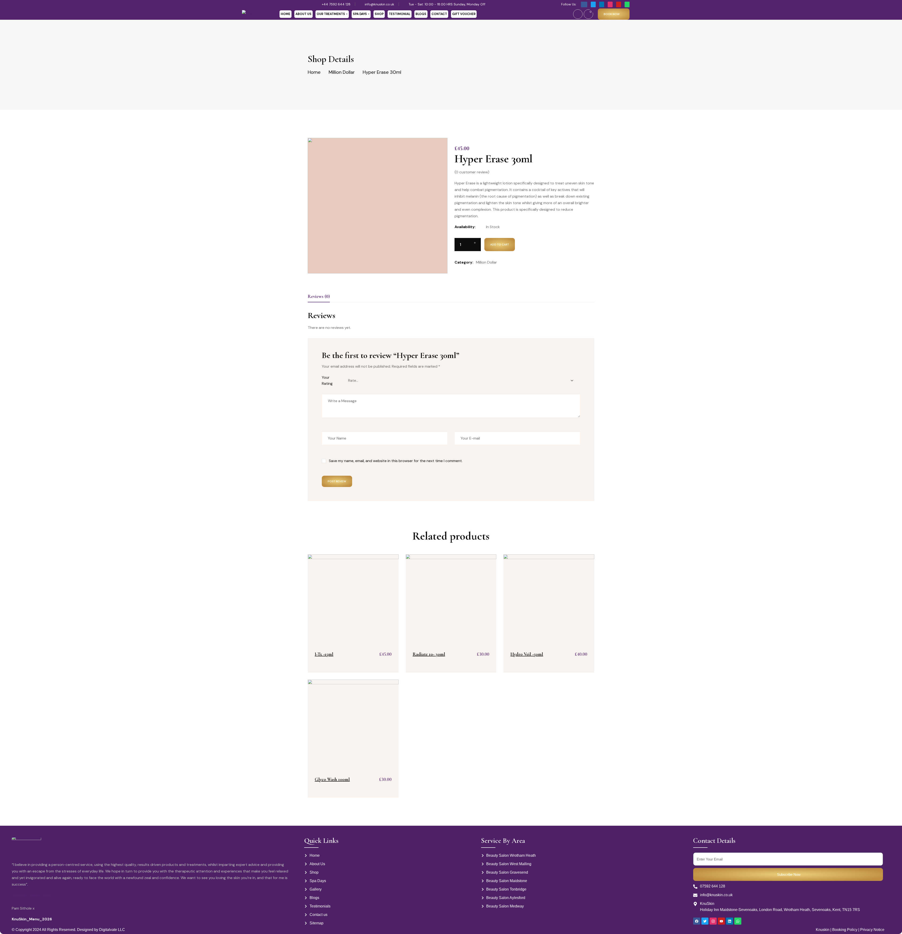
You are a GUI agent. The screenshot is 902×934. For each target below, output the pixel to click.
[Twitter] (704, 921)
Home (285, 14)
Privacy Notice (872, 930)
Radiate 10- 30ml (429, 654)
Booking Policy (844, 930)
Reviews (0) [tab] (319, 296)
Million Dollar (342, 72)
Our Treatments (331, 14)
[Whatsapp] (737, 921)
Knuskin (822, 930)
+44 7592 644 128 (336, 4)
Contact (439, 14)
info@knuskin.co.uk (379, 4)
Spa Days (360, 14)
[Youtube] (721, 921)
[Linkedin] (729, 921)
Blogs (421, 14)
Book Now (612, 14)
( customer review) (472, 172)
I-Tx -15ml (324, 654)
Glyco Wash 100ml (332, 779)
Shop (379, 14)
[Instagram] (713, 921)
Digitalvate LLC (112, 930)
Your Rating (327, 380)
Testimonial (399, 14)
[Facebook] (696, 921)
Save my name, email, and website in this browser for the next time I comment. (396, 460)
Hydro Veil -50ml (526, 654)
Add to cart (499, 244)
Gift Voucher (463, 14)
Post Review (337, 481)
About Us (303, 14)
